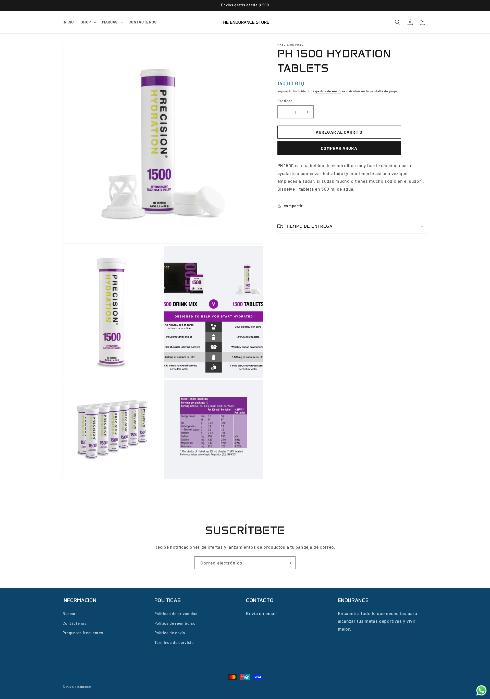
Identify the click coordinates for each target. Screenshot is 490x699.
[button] (88, 22)
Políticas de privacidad (176, 613)
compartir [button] (293, 205)
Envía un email (261, 613)
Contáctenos (75, 623)
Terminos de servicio (174, 642)
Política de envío (169, 632)
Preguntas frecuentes (83, 632)
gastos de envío (328, 91)
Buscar (69, 613)
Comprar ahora (339, 148)
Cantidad (285, 101)
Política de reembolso (175, 623)
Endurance (83, 687)
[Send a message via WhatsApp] (481, 690)
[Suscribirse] (289, 563)
